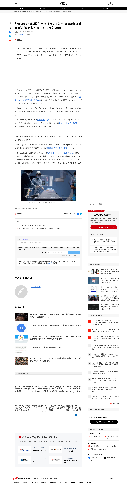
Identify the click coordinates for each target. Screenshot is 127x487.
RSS (66, 482)
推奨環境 (89, 482)
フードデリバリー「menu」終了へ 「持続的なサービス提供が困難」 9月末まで (105, 241)
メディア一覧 (16, 482)
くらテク (84, 8)
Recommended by (70, 415)
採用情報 (81, 482)
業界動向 (42, 8)
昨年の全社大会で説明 (68, 123)
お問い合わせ (42, 482)
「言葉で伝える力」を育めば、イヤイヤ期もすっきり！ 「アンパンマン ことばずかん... (74, 389)
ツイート (18, 166)
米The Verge (42, 119)
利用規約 (111, 478)
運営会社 (73, 482)
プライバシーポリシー (55, 482)
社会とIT (63, 8)
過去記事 (105, 8)
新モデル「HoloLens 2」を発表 (59, 153)
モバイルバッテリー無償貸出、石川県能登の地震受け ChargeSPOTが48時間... (40, 389)
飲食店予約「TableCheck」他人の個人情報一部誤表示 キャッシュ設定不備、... (73, 408)
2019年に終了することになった (58, 148)
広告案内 (33, 482)
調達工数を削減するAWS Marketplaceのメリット (40, 407)
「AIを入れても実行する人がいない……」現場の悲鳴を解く (57, 408)
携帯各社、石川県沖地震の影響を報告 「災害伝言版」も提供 (23, 389)
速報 (21, 8)
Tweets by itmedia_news (97, 417)
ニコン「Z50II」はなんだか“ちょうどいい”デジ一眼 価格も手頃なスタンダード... (23, 408)
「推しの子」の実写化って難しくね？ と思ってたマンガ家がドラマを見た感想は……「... (56, 389)
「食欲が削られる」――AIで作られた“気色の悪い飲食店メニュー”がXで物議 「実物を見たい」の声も (105, 249)
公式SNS (25, 482)
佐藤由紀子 (36, 286)
